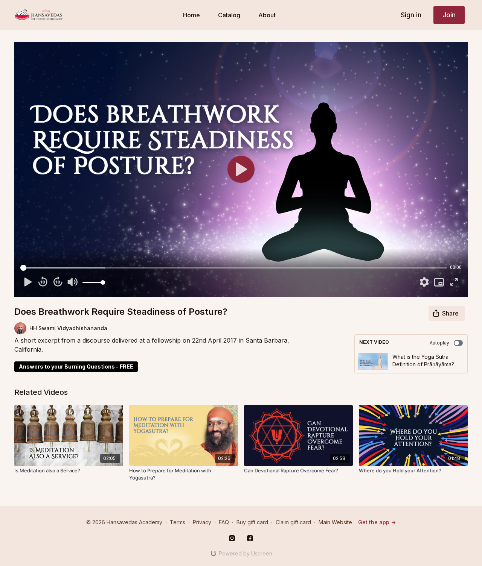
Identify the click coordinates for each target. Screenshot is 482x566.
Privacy (202, 522)
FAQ (224, 522)
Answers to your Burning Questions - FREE (76, 366)
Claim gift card (293, 522)
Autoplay (439, 343)
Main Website (335, 522)
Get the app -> (377, 522)
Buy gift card (252, 522)
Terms (177, 522)
